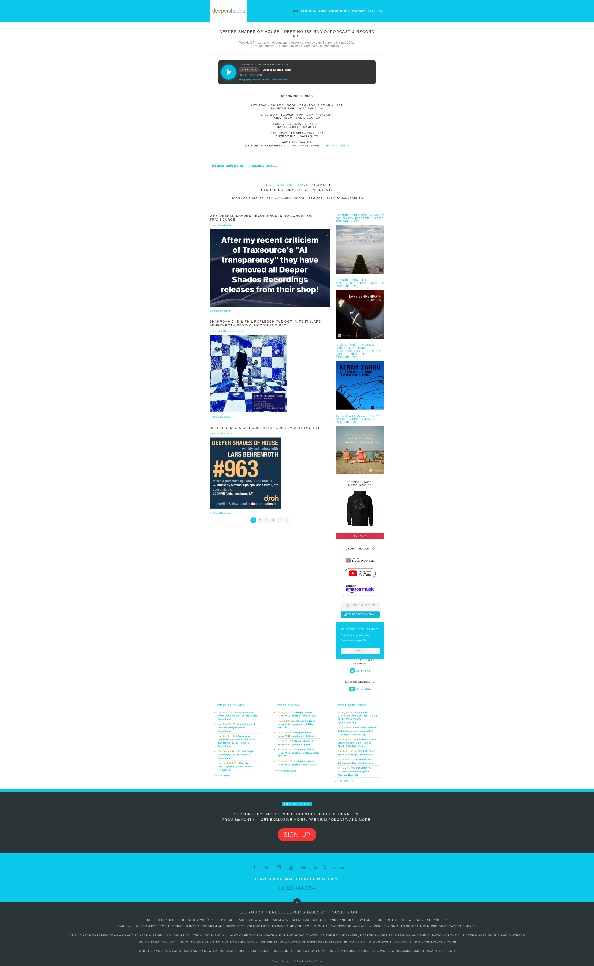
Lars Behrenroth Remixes (231, 331)
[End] (287, 520)
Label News (225, 225)
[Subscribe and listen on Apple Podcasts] (360, 560)
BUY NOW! (360, 535)
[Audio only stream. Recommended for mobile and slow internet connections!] (352, 671)
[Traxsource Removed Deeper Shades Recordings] (270, 267)
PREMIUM (358, 10)
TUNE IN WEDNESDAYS (286, 185)
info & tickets (336, 145)
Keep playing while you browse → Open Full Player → (265, 79)
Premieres (348, 781)
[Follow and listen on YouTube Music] (360, 573)
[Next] (280, 520)
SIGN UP (360, 650)
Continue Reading (220, 310)
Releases (227, 775)
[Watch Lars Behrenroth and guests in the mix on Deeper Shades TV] (352, 689)
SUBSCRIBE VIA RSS (362, 605)
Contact (275, 961)
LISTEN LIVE (363, 670)
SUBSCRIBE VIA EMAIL (362, 614)
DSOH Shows (226, 433)
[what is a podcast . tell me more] (373, 548)
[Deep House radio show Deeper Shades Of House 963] (245, 473)
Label (322, 10)
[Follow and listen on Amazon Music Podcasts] (360, 588)
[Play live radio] (228, 72)
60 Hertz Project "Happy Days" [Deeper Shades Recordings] (358, 418)
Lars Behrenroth (339, 10)
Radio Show (308, 10)
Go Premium (299, 961)
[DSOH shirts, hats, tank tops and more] (360, 509)
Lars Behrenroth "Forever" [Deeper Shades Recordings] (359, 283)
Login (371, 10)
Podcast (286, 961)
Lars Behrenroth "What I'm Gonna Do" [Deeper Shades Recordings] (360, 218)
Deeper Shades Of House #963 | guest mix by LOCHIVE (265, 427)
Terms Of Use (316, 961)
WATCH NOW (363, 689)
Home (294, 10)
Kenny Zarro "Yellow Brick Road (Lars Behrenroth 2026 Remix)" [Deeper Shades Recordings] (358, 351)
